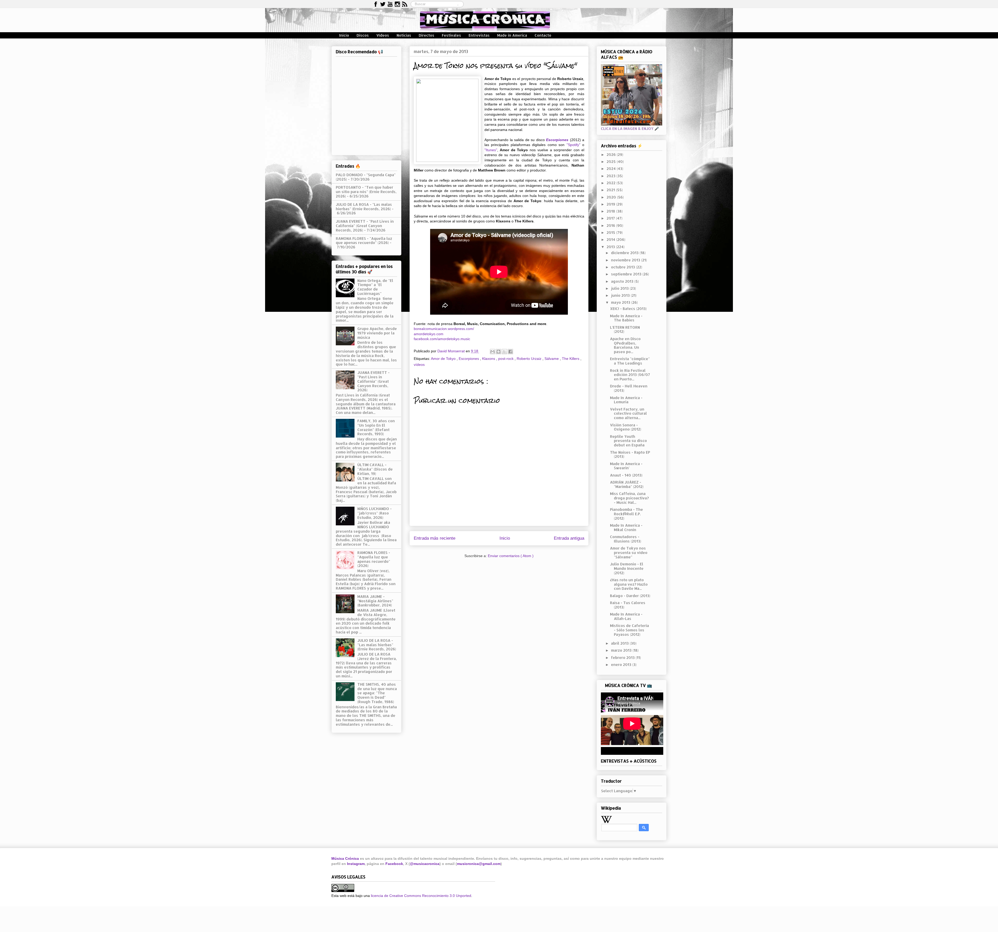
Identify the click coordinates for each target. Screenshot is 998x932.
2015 (611, 232)
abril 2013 (620, 643)
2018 (611, 211)
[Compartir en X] (504, 351)
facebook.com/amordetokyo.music (442, 339)
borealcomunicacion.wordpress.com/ (444, 329)
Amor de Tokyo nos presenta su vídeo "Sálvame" (628, 552)
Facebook (394, 864)
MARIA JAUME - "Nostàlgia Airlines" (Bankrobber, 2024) (375, 600)
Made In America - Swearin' (626, 465)
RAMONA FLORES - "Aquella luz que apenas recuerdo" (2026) (364, 240)
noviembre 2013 (626, 260)
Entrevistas (479, 35)
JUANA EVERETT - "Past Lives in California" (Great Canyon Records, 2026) (365, 225)
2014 (611, 239)
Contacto (543, 35)
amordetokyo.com (428, 334)
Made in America (512, 35)
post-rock (506, 358)
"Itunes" (490, 150)
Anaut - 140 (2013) (626, 475)
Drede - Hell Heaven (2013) (628, 388)
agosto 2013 (622, 281)
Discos (363, 35)
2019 (611, 204)
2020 (612, 197)
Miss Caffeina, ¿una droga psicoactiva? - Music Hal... (629, 498)
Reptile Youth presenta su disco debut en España (628, 440)
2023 (611, 176)
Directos (426, 35)
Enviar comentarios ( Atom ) (511, 556)
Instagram (356, 864)
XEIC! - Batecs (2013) (628, 308)
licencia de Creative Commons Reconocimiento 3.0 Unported (421, 896)
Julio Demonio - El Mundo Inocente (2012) (627, 568)
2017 (611, 218)
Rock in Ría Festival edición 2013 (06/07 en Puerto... (630, 374)
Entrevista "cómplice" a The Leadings (630, 360)
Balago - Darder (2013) (630, 595)
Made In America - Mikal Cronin (626, 527)
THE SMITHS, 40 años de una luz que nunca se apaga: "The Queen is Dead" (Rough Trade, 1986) (377, 693)
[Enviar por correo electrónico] (492, 351)
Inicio (344, 35)
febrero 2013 (623, 657)
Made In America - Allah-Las (626, 616)
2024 (612, 168)
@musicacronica (424, 864)
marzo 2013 (622, 650)
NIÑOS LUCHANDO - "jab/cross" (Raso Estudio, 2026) (374, 513)
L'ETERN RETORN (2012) (625, 329)
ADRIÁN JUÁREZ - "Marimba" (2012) (627, 484)
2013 (611, 246)
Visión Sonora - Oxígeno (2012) (625, 427)
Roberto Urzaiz (529, 358)
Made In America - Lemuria (626, 399)
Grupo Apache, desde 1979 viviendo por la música (377, 333)
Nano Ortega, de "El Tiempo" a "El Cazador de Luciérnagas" (375, 287)
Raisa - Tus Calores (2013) (627, 604)
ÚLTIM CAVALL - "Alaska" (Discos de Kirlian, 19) (375, 469)
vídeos (419, 364)
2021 (611, 190)
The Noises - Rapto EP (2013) (630, 454)
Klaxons (489, 358)
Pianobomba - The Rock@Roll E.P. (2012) (626, 513)
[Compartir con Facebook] (510, 351)
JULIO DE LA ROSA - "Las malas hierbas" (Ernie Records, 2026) (364, 206)
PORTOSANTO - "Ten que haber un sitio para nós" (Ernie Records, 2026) (366, 191)
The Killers (571, 358)
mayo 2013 (621, 302)
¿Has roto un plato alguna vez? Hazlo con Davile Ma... (629, 584)
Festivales (451, 35)
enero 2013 (621, 664)
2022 (611, 183)
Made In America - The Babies (626, 318)
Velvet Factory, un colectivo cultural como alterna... (628, 413)
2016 (611, 225)
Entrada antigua (569, 538)
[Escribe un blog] (498, 351)
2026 (612, 154)
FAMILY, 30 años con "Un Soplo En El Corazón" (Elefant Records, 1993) (376, 427)
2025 (612, 161)
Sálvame (552, 358)
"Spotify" (573, 145)
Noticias (404, 35)
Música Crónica (345, 858)
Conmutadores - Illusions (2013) (625, 538)
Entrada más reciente (434, 538)
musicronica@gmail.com (479, 864)
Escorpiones (557, 140)
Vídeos (382, 35)
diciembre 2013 (625, 252)
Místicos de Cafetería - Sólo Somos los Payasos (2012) (629, 630)
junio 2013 (621, 295)
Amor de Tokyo (444, 358)
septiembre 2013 (626, 274)
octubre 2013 (623, 267)
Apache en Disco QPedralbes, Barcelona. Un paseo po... (625, 345)
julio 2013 (620, 288)
